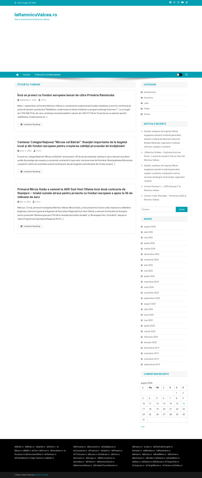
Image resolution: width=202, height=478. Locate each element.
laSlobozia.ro (159, 462)
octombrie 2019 (151, 359)
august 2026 (150, 226)
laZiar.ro (36, 450)
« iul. (143, 426)
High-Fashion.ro (38, 458)
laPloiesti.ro (116, 450)
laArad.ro (136, 454)
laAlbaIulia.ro (149, 450)
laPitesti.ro (91, 462)
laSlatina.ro (147, 462)
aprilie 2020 (149, 326)
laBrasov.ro (137, 447)
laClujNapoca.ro (108, 447)
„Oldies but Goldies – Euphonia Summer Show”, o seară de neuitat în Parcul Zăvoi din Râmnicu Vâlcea (164, 156)
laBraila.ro (150, 458)
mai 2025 (148, 271)
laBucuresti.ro (93, 447)
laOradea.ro (78, 462)
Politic (147, 108)
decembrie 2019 (151, 348)
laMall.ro (27, 450)
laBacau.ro (147, 454)
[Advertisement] (101, 49)
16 (183, 403)
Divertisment (150, 92)
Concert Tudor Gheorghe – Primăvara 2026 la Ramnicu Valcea (165, 198)
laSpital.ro (40, 447)
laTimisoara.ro (80, 454)
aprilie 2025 (149, 276)
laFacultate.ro (56, 450)
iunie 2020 (149, 315)
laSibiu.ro (136, 462)
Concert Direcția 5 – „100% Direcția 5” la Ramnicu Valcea (162, 188)
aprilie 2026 (149, 243)
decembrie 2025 (151, 254)
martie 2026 (149, 249)
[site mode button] (179, 74)
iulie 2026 (148, 232)
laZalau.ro (177, 465)
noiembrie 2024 (151, 282)
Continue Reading (32, 124)
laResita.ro (160, 458)
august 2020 (150, 304)
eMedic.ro (19, 447)
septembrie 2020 (152, 298)
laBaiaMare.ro (159, 454)
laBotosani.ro (138, 458)
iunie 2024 (149, 287)
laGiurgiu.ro (92, 458)
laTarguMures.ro (153, 465)
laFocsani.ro (78, 458)
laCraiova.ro (94, 450)
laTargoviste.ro (172, 462)
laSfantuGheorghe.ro (163, 447)
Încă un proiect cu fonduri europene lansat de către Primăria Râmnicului (65, 95)
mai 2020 (148, 320)
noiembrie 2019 (151, 353)
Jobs (146, 103)
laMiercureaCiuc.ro (106, 458)
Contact (26, 75)
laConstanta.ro (80, 450)
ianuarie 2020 (150, 342)
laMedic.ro (30, 447)
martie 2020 (149, 331)
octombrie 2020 (151, 293)
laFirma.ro (44, 450)
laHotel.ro (51, 447)
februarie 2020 (151, 337)
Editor (43, 100)
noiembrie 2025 (151, 259)
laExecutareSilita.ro (34, 454)
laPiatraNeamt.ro (22, 458)
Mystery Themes (41, 475)
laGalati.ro (105, 450)
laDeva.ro (115, 454)
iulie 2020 (148, 309)
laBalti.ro (50, 458)
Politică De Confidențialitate (48, 75)
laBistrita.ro (173, 454)
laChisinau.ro (50, 454)
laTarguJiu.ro (139, 465)
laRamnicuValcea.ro (35, 14)
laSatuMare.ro (173, 458)
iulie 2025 (148, 265)
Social (147, 114)
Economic (148, 97)
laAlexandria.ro (163, 450)
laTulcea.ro (168, 465)
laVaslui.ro (137, 450)
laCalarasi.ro (104, 454)
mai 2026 (148, 237)
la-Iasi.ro (148, 447)
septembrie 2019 (152, 364)
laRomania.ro (79, 447)
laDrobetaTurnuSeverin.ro (105, 465)
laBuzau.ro (93, 454)
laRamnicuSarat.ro (105, 462)
